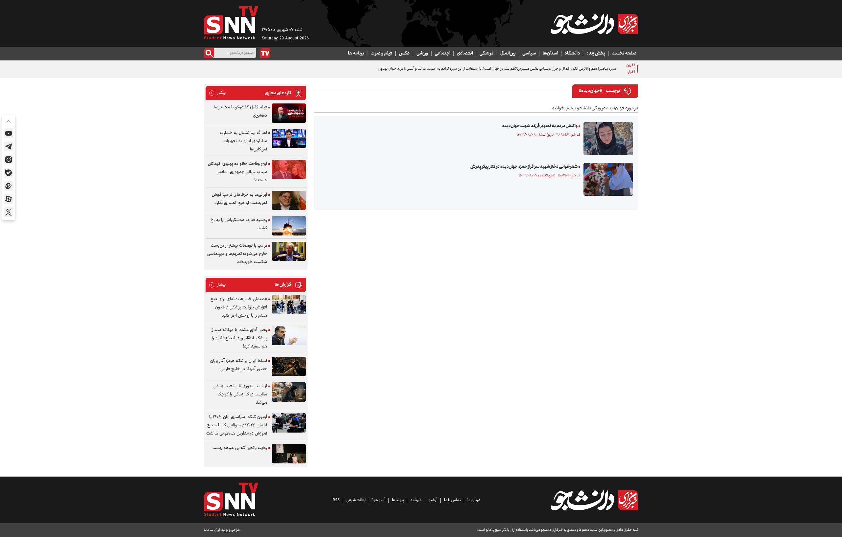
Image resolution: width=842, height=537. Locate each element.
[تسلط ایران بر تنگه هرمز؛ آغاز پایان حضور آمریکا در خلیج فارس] (289, 366)
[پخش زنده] (265, 53)
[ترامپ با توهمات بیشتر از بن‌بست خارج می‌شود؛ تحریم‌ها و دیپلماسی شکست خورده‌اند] (289, 251)
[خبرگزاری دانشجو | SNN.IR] (594, 23)
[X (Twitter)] (8, 212)
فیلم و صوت (381, 53)
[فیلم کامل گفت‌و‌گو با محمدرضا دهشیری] (289, 113)
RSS (336, 500)
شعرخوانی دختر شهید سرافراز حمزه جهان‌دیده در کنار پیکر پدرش (524, 167)
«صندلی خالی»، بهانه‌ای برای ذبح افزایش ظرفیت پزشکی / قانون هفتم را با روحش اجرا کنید (238, 307)
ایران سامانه (212, 530)
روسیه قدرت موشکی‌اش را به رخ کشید (238, 224)
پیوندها (398, 500)
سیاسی (529, 53)
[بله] (8, 172)
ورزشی (422, 53)
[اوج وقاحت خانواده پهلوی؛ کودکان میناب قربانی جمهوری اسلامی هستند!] (289, 169)
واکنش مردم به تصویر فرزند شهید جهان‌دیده (540, 126)
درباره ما (473, 500)
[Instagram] (8, 159)
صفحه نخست (624, 53)
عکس (404, 53)
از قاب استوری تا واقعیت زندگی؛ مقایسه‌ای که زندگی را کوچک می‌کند (239, 394)
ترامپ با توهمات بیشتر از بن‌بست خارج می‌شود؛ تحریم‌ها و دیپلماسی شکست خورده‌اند (237, 254)
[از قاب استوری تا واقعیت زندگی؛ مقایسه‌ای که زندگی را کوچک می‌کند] (289, 392)
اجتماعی (442, 53)
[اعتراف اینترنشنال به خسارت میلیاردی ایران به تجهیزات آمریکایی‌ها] (289, 138)
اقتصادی (465, 53)
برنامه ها (356, 53)
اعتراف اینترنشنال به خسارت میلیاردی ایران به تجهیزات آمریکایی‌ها (243, 141)
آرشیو (433, 500)
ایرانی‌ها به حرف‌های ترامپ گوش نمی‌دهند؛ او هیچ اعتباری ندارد (239, 199)
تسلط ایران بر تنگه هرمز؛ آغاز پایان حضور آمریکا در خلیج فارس (238, 365)
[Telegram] (8, 146)
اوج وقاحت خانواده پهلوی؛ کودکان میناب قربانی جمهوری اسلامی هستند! (237, 172)
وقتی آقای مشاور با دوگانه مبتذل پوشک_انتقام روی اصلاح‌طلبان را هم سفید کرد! (238, 338)
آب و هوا (378, 500)
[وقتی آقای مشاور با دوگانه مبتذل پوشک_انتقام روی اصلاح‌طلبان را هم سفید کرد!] (289, 336)
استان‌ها (550, 53)
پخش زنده (595, 53)
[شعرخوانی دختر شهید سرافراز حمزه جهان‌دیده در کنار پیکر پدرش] (606, 179)
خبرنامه (416, 500)
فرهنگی (487, 53)
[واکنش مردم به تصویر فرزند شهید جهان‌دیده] (606, 138)
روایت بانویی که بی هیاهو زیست (239, 448)
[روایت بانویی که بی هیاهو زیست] (289, 453)
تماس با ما (452, 500)
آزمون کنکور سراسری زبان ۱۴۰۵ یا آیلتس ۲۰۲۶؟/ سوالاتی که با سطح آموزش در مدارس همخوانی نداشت (236, 425)
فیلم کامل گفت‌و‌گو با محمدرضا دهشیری (240, 111)
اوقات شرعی (356, 500)
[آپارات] (8, 199)
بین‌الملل (508, 53)
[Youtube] (8, 133)
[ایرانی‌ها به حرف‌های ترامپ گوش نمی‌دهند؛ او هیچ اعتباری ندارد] (289, 200)
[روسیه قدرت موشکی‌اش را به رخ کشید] (289, 225)
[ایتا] (8, 186)
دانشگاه (572, 53)
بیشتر (217, 93)
